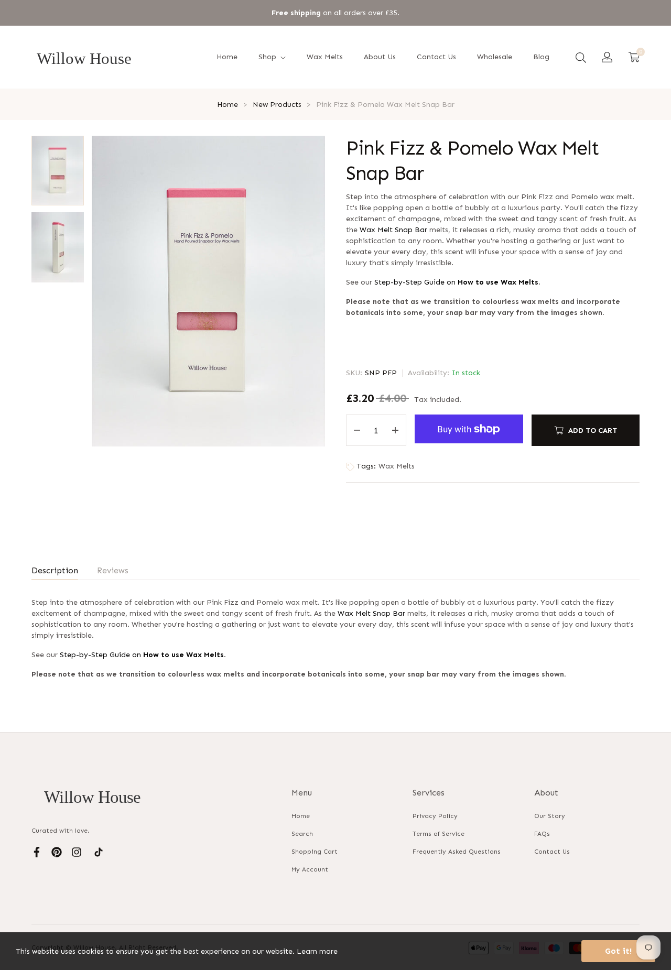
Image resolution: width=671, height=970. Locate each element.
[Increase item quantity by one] (395, 430)
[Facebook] (36, 851)
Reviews (112, 570)
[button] (581, 57)
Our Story (549, 816)
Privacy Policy (435, 816)
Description (54, 570)
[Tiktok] (98, 851)
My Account (309, 869)
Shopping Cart (314, 851)
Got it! (618, 951)
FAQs (542, 833)
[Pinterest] (56, 851)
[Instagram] (76, 851)
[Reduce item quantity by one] (357, 430)
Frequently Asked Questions (457, 851)
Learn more (317, 951)
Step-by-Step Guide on (456, 282)
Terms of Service (438, 833)
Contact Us (552, 851)
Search (302, 833)
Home (300, 816)
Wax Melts (396, 466)
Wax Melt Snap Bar (393, 229)
